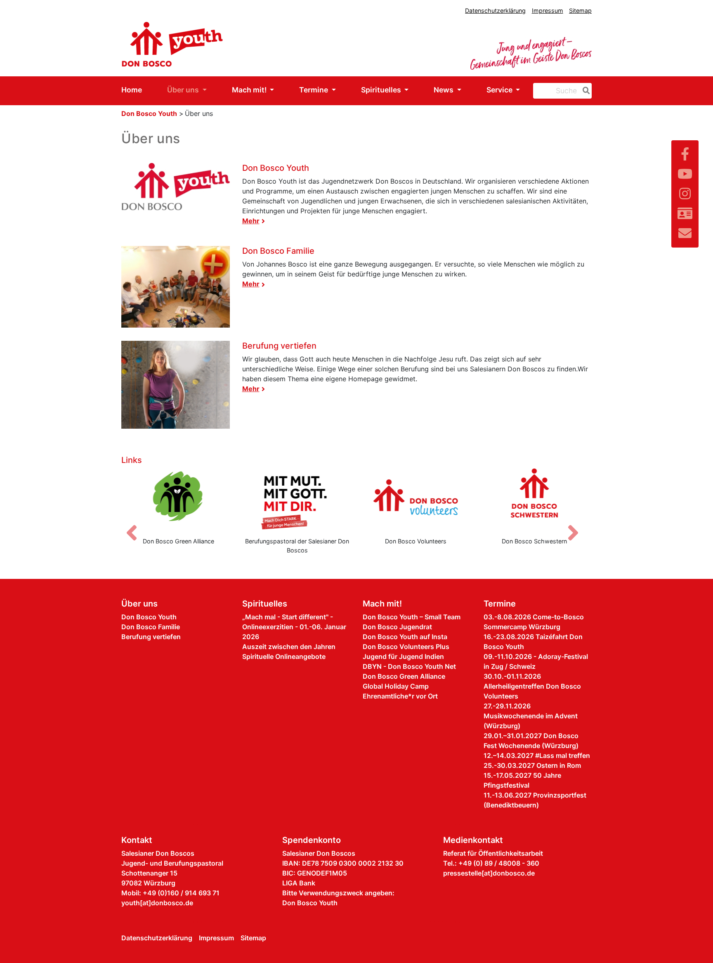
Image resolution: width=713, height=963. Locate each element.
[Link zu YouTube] (685, 174)
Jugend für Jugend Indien (403, 656)
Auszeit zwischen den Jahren (288, 646)
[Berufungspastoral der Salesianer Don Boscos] (297, 499)
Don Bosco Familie (278, 251)
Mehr (251, 221)
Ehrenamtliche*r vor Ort (400, 696)
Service (500, 89)
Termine (314, 89)
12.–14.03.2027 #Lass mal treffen (537, 755)
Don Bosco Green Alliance (404, 676)
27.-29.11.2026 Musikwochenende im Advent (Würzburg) (531, 716)
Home (131, 89)
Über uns (184, 89)
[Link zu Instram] (685, 194)
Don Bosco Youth (149, 113)
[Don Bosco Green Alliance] (178, 499)
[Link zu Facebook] (685, 154)
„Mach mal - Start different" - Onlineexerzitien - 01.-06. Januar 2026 (294, 627)
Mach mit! (250, 89)
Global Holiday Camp (396, 686)
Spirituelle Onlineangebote (284, 656)
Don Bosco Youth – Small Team (411, 617)
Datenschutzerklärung (495, 10)
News (444, 89)
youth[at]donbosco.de (157, 903)
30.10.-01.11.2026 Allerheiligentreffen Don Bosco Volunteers (532, 686)
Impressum (547, 10)
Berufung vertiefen (279, 346)
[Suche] (585, 91)
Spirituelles (382, 89)
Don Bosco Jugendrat (397, 627)
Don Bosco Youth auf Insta (405, 637)
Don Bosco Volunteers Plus (406, 646)
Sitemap (580, 10)
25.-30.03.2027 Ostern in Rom (532, 765)
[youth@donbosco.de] (685, 233)
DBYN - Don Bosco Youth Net (409, 666)
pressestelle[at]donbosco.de (489, 873)
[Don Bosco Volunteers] (416, 499)
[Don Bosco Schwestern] (534, 499)
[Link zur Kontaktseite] (685, 213)
